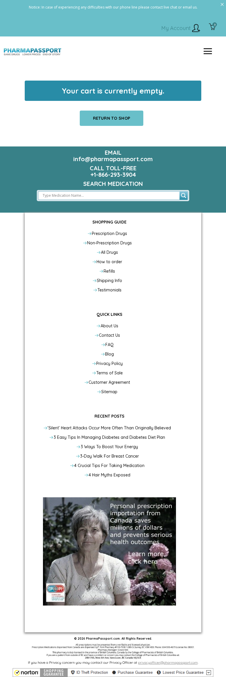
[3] (212, 27)
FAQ (109, 344)
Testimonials (109, 290)
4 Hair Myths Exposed (109, 475)
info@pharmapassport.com (113, 159)
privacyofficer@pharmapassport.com (168, 662)
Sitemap (109, 391)
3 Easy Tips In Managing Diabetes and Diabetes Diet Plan (109, 437)
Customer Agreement (109, 382)
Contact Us (109, 335)
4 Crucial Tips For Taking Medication (109, 465)
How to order (109, 261)
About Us (109, 326)
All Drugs (109, 252)
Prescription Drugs (109, 233)
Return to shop (111, 118)
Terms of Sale (109, 373)
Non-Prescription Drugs (109, 243)
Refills (109, 271)
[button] (113, 672)
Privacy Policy (109, 363)
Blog (109, 354)
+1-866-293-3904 (113, 174)
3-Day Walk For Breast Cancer (109, 456)
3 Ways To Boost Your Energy (109, 446)
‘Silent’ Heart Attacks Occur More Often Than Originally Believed (109, 428)
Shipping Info (109, 280)
